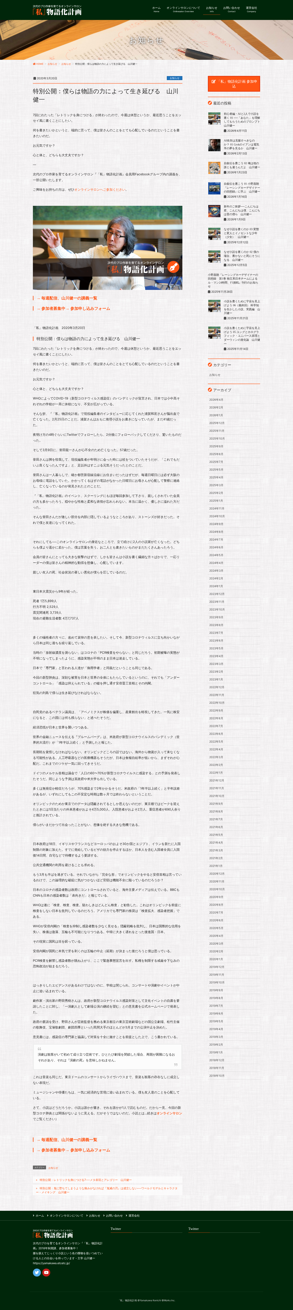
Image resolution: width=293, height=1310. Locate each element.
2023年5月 (216, 648)
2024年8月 (216, 531)
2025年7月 (216, 461)
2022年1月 (216, 772)
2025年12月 (217, 423)
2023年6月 (216, 640)
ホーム (40, 1215)
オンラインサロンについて (66, 1215)
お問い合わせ (114, 1215)
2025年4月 (216, 477)
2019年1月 (216, 1052)
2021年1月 (216, 865)
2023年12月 (217, 594)
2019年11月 (216, 974)
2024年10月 (217, 516)
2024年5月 (216, 555)
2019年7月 (216, 1005)
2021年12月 (216, 780)
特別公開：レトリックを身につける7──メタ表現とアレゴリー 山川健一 (86, 1179)
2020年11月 (216, 881)
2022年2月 (216, 764)
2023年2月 (216, 671)
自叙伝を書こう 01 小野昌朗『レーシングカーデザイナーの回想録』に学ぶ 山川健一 (242, 187)
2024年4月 (216, 562)
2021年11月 (216, 788)
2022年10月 (217, 702)
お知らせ (174, 78)
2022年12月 (216, 687)
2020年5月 (216, 928)
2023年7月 (216, 632)
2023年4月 (216, 656)
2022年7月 (216, 726)
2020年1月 (216, 959)
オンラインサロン (169, 1113)
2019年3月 (216, 1036)
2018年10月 (217, 1075)
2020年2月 (216, 951)
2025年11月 (216, 430)
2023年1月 (216, 679)
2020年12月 (217, 873)
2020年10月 (217, 889)
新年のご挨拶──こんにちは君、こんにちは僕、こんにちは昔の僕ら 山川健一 (242, 210)
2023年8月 (216, 625)
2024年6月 (216, 547)
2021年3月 (216, 850)
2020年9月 (216, 897)
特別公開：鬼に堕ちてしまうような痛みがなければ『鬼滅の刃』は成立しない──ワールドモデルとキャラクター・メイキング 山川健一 (107, 1190)
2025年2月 (216, 493)
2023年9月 (216, 617)
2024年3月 (216, 570)
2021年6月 (216, 827)
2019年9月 (216, 990)
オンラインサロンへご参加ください (99, 189)
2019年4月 (216, 1029)
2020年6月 (216, 920)
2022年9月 (216, 710)
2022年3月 (216, 757)
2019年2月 (216, 1044)
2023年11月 (216, 601)
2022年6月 (216, 733)
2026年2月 (216, 407)
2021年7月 (216, 819)
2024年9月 (216, 524)
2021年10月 (216, 796)
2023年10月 (217, 609)
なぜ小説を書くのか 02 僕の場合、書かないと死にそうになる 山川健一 (242, 255)
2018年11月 (216, 1068)
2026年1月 (216, 415)
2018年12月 (216, 1060)
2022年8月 (216, 718)
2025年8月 (216, 454)
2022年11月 (216, 695)
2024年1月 (216, 586)
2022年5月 (216, 741)
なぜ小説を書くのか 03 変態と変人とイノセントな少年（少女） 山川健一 (241, 233)
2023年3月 (216, 663)
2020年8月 (216, 904)
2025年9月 (216, 446)
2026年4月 (216, 399)
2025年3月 (216, 485)
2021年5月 (216, 834)
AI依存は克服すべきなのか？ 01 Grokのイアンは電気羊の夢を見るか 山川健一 (241, 144)
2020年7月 (216, 912)
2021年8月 (216, 811)
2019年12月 (216, 967)
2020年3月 (216, 943)
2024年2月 (216, 578)
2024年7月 (216, 539)
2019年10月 (217, 982)
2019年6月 (216, 1013)
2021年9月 (216, 803)
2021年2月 (216, 858)
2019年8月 (216, 998)
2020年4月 (216, 935)
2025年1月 (216, 500)
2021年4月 (216, 842)
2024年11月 (216, 508)
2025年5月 (216, 469)
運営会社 (134, 1215)
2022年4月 (216, 749)
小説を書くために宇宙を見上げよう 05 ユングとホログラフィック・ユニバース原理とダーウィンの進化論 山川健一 (242, 336)
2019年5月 (216, 1021)
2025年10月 (217, 438)
